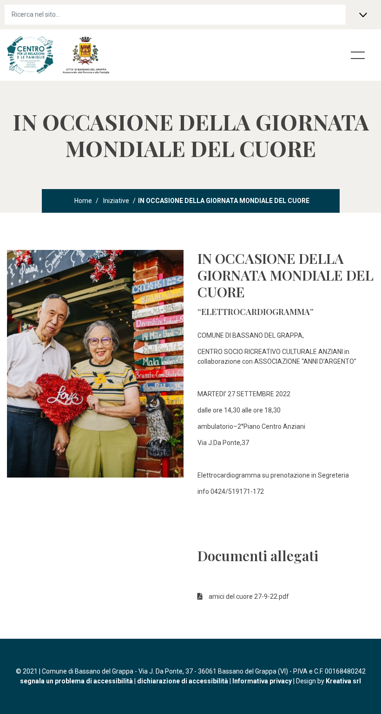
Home (83, 200)
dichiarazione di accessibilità (182, 681)
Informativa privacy (262, 681)
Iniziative (116, 200)
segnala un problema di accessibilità (76, 681)
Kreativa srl (343, 681)
